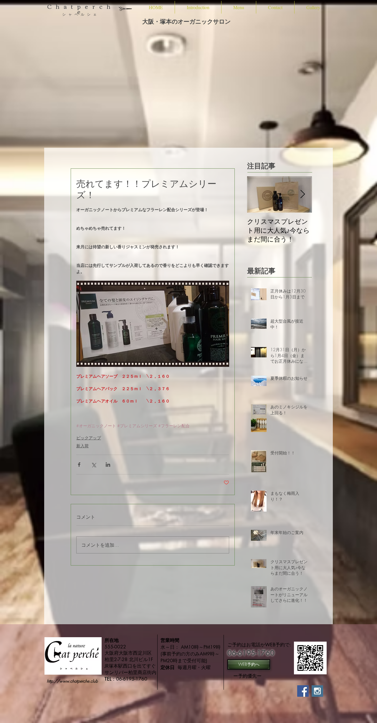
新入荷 (82, 445)
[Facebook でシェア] (79, 464)
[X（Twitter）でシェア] (93, 464)
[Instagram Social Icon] (317, 691)
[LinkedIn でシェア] (108, 464)
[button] (198, 7)
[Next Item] (302, 194)
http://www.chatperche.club (72, 681)
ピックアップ (88, 438)
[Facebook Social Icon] (303, 691)
